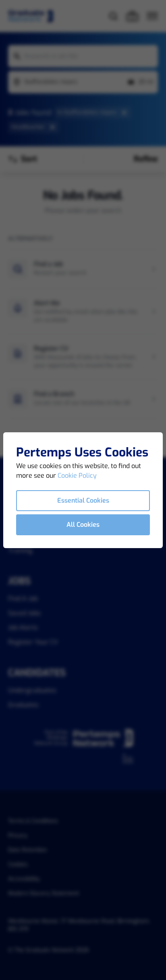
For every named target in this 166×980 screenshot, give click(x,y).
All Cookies (83, 524)
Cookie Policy (77, 475)
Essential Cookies (83, 500)
